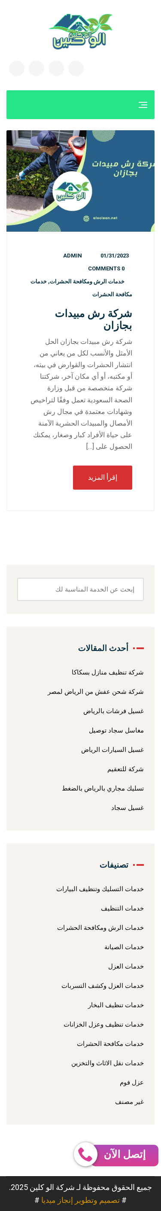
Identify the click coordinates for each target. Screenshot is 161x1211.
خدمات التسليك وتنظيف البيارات (100, 889)
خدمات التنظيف (122, 908)
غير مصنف (129, 1102)
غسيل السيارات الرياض (112, 750)
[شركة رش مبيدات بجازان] (80, 180)
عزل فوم (132, 1082)
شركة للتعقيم (125, 769)
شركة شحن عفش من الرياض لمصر (96, 692)
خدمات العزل (126, 966)
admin (72, 255)
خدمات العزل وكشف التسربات (102, 986)
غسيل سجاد (127, 808)
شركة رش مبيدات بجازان (93, 319)
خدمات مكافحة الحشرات (110, 1044)
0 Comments (106, 268)
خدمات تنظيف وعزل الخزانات (104, 1024)
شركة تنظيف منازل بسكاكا (108, 672)
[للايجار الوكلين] (81, 31)
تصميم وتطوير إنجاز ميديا (80, 1200)
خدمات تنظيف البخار (116, 1005)
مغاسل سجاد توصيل (116, 730)
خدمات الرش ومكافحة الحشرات (87, 281)
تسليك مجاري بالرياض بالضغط (103, 788)
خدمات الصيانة (124, 947)
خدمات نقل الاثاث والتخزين (107, 1063)
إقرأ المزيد (102, 477)
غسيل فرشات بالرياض (113, 711)
